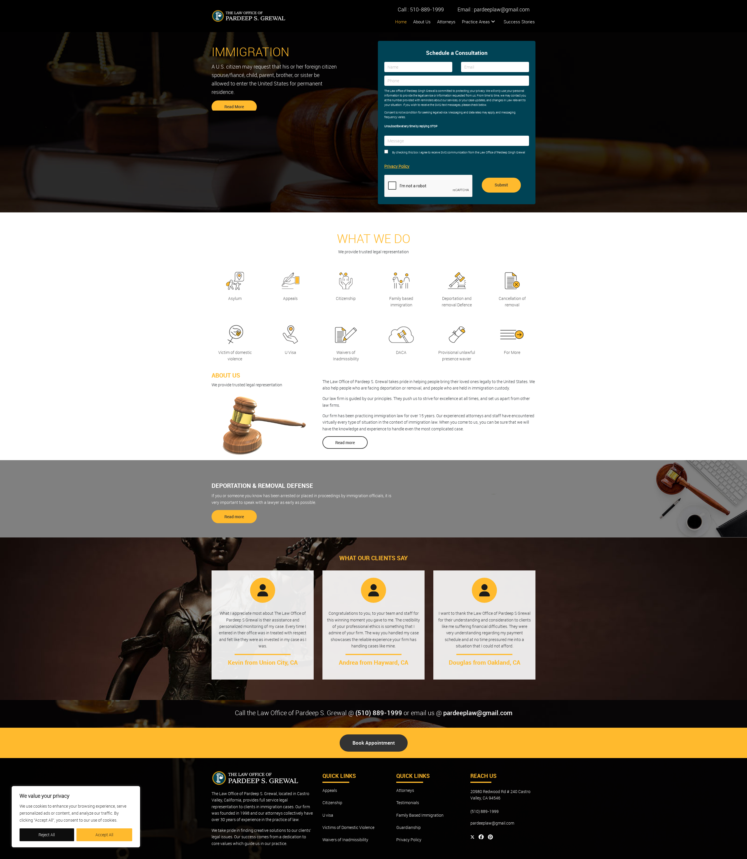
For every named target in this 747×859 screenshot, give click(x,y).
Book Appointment (373, 742)
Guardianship (408, 827)
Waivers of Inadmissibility (345, 839)
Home (401, 22)
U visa (327, 815)
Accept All (104, 834)
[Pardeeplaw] (249, 16)
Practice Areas (476, 22)
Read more (345, 442)
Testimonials (407, 802)
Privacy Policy (396, 166)
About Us (422, 22)
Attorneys (446, 22)
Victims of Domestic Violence (348, 827)
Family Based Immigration (420, 815)
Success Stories (519, 22)
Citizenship (332, 802)
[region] (76, 816)
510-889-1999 (427, 9)
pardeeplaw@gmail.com (502, 9)
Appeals (329, 790)
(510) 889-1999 (379, 712)
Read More (234, 104)
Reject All (47, 834)
